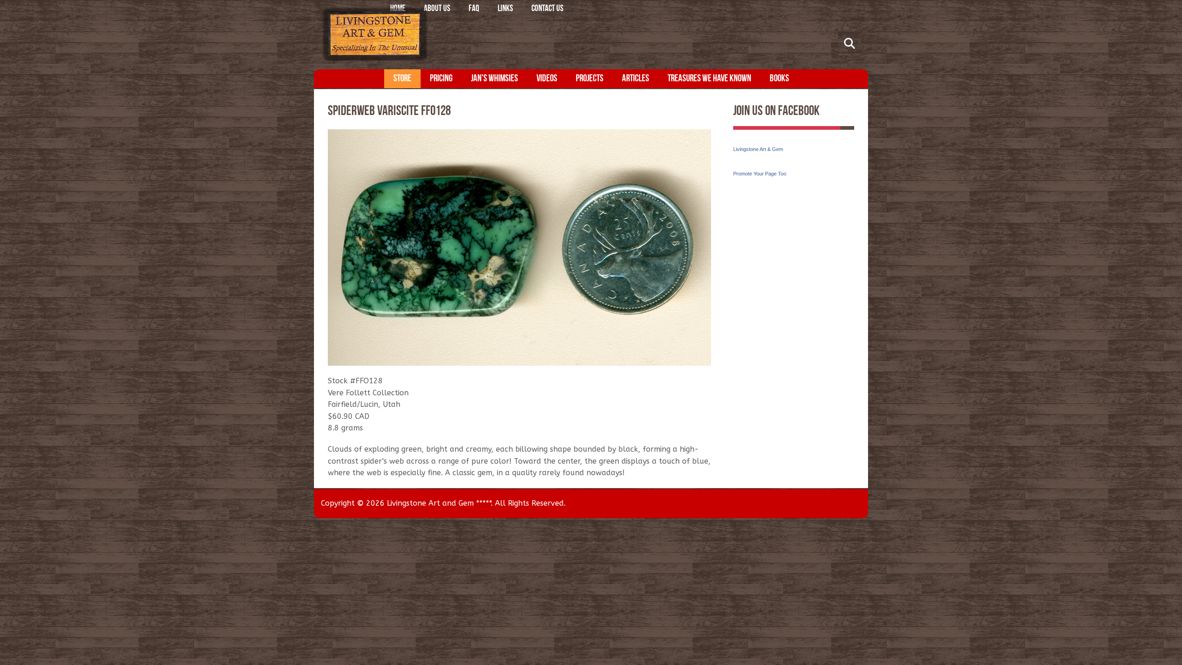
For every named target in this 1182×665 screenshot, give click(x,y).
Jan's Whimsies (494, 79)
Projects (589, 79)
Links (505, 9)
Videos (547, 79)
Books (779, 79)
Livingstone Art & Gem (758, 149)
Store (402, 79)
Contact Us (547, 9)
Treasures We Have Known (709, 79)
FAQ (474, 9)
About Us (437, 9)
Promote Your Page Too (759, 173)
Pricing (441, 79)
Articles (635, 79)
